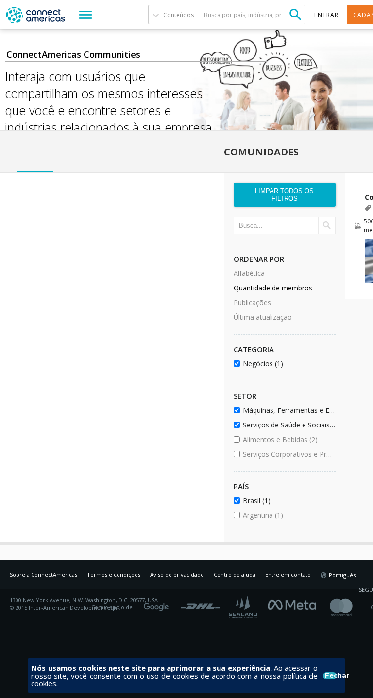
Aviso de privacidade (177, 574)
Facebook (294, 603)
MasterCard (349, 607)
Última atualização (263, 317)
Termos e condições (113, 574)
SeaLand (244, 607)
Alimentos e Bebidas (287, 439)
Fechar (331, 675)
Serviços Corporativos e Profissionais (287, 454)
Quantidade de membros (273, 287)
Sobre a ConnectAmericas (43, 574)
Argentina (287, 515)
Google (158, 603)
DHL (200, 603)
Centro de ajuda (234, 574)
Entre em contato (288, 574)
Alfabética (249, 273)
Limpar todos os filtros (284, 194)
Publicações (252, 302)
